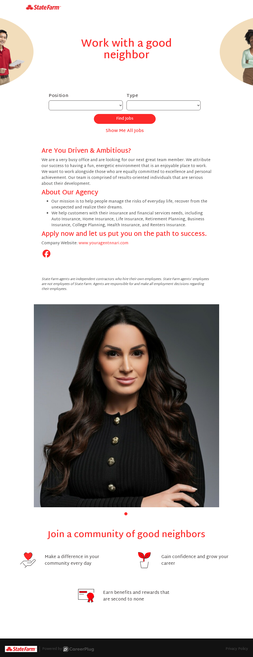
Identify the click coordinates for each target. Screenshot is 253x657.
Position (59, 96)
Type (132, 96)
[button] (125, 513)
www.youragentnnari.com (103, 243)
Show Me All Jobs (125, 131)
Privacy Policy (237, 649)
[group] (126, 405)
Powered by (52, 649)
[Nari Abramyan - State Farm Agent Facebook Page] (46, 254)
